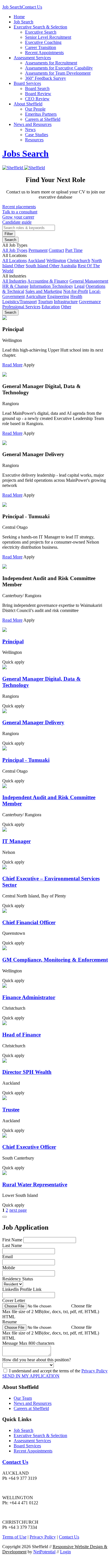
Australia (68, 265)
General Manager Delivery (33, 722)
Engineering (58, 296)
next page (18, 1210)
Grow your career (18, 217)
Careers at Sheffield (42, 119)
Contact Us (32, 7)
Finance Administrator (28, 997)
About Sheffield (28, 103)
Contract (56, 250)
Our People (35, 109)
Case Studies (36, 134)
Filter (9, 234)
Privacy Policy (94, 1370)
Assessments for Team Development (58, 73)
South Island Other (42, 265)
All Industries (14, 281)
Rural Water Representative (34, 1184)
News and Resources (33, 124)
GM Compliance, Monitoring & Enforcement (55, 960)
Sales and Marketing (43, 291)
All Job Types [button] (14, 245)
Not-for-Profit (75, 291)
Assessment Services (32, 57)
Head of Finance (21, 1035)
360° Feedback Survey (45, 78)
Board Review (38, 93)
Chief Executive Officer (29, 1147)
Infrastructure (66, 301)
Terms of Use (14, 1536)
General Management (88, 281)
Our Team (23, 1398)
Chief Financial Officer (29, 922)
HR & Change (15, 286)
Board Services (27, 83)
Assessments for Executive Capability (59, 68)
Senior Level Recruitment (48, 37)
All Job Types (14, 250)
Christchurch (78, 260)
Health (76, 296)
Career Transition (40, 47)
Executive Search (40, 32)
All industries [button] (14, 276)
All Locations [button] (14, 255)
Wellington (56, 260)
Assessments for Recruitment (51, 62)
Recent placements (19, 206)
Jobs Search (25, 153)
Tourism (45, 301)
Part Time (74, 250)
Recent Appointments (44, 52)
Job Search (12, 7)
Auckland (36, 260)
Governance (90, 301)
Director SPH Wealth (27, 1072)
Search (10, 240)
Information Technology (51, 286)
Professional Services (21, 306)
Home (19, 16)
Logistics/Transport (19, 301)
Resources (34, 139)
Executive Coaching (43, 42)
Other (66, 306)
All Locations (14, 260)
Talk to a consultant (19, 211)
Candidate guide (17, 222)
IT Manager (16, 841)
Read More (12, 364)
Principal (13, 641)
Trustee (10, 1110)
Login (65, 1551)
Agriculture (36, 296)
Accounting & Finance (47, 281)
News (30, 129)
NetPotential (44, 1551)
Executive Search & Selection (40, 27)
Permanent (38, 250)
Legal (79, 286)
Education (51, 306)
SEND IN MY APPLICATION (30, 1376)
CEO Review (37, 98)
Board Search (37, 88)
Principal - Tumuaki (26, 760)
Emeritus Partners (41, 114)
